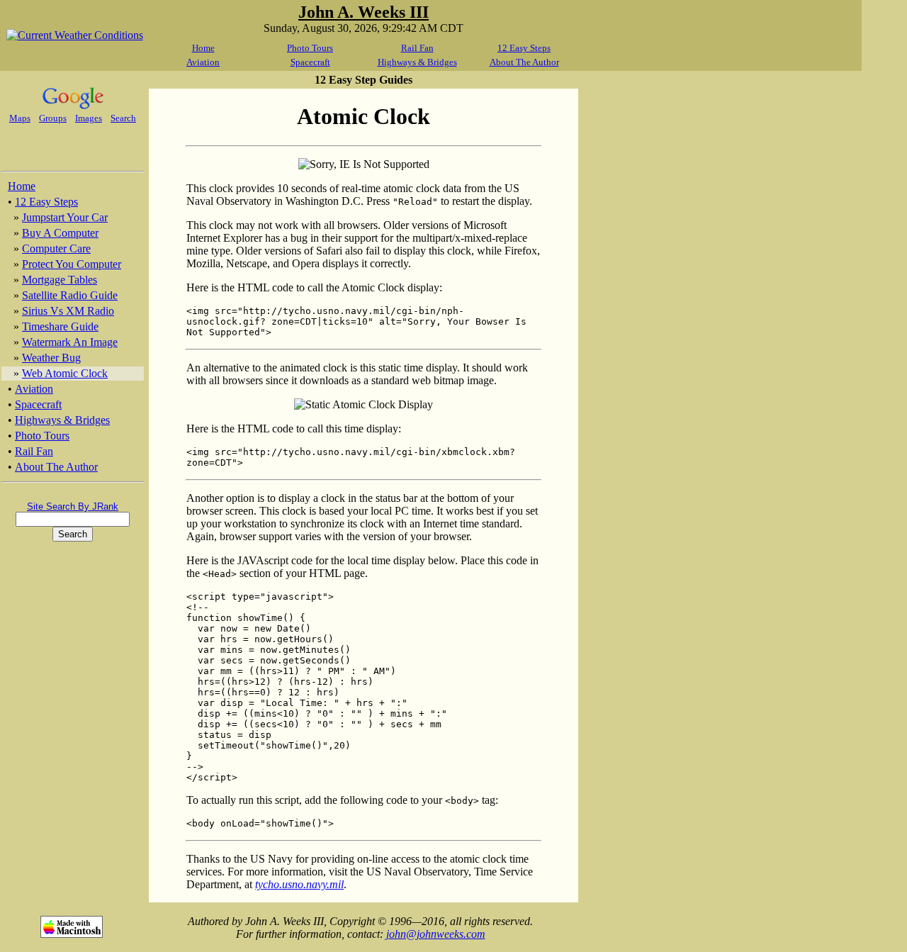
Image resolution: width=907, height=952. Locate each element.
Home (203, 48)
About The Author (524, 62)
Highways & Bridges (417, 62)
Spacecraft (310, 62)
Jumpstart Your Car (65, 217)
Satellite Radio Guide (70, 295)
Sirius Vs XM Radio (68, 311)
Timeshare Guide (60, 326)
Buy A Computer (60, 233)
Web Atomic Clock (65, 373)
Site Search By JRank (72, 506)
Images (88, 118)
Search (123, 118)
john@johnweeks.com (435, 934)
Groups (53, 118)
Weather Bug (51, 358)
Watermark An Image (70, 342)
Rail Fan (417, 48)
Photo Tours (310, 48)
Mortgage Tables (59, 280)
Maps (19, 118)
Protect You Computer (71, 264)
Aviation (203, 62)
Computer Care (56, 248)
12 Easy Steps (524, 48)
